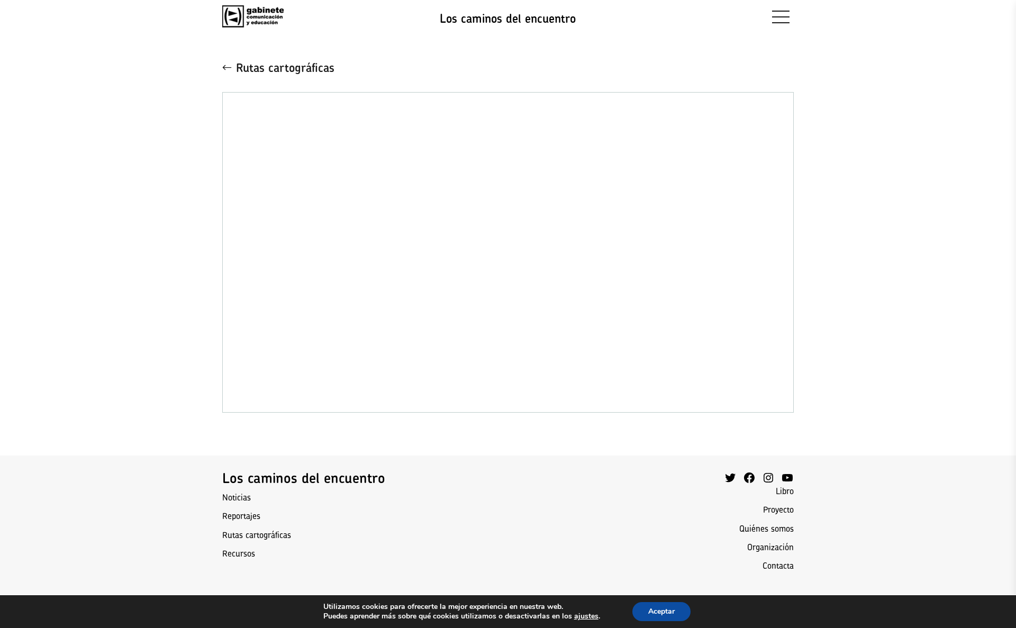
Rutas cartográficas (285, 68)
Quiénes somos (766, 528)
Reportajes (241, 516)
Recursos (238, 553)
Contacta (778, 565)
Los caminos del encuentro (508, 18)
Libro (785, 491)
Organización (770, 547)
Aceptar (661, 611)
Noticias (236, 497)
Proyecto (778, 509)
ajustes (586, 616)
